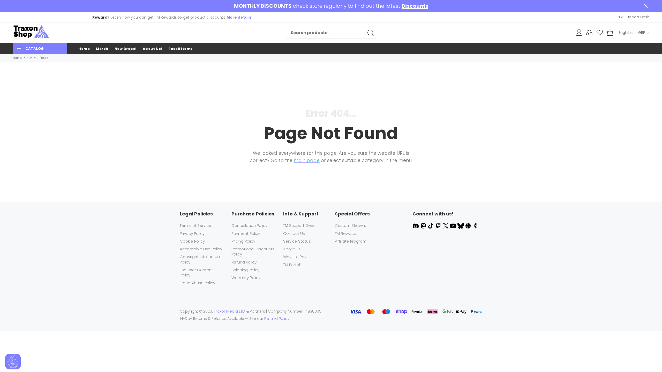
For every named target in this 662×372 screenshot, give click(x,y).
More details (239, 17)
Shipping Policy (245, 270)
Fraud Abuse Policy (197, 282)
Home (17, 58)
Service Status (297, 241)
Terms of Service (195, 225)
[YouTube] (453, 225)
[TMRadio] (475, 225)
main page (307, 160)
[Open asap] (13, 361)
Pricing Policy (243, 241)
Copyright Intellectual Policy (200, 259)
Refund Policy (244, 262)
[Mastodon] (423, 225)
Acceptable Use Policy (201, 249)
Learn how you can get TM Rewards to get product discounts (172, 17)
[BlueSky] (461, 225)
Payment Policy (245, 233)
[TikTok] (431, 225)
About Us (291, 249)
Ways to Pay (294, 256)
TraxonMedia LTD (229, 311)
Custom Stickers (350, 225)
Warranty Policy (245, 277)
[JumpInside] (468, 225)
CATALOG (34, 48)
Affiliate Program (350, 241)
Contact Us (294, 233)
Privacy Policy (192, 233)
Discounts (415, 6)
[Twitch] (438, 225)
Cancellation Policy (249, 225)
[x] (446, 225)
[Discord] (416, 225)
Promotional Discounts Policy (252, 251)
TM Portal (291, 264)
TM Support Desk (299, 225)
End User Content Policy (196, 272)
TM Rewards (346, 233)
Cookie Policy (192, 241)
